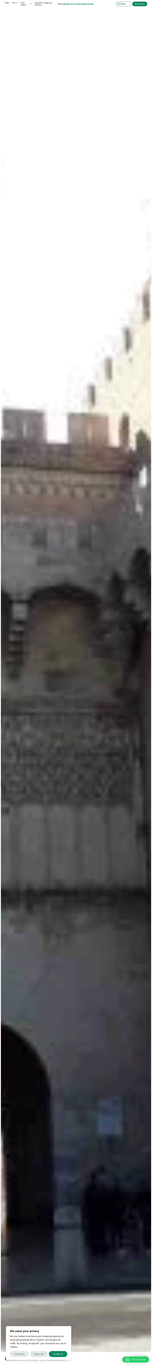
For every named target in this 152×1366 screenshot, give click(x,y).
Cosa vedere (23, 4)
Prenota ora (140, 4)
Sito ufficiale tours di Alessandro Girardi (76, 4)
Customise (19, 1354)
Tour (14, 3)
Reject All (38, 1354)
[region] (38, 1343)
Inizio (7, 3)
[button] (135, 1359)
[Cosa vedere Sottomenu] (30, 4)
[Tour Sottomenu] (17, 3)
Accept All (58, 1354)
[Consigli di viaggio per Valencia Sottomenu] (58, 4)
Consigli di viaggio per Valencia (44, 4)
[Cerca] (123, 4)
